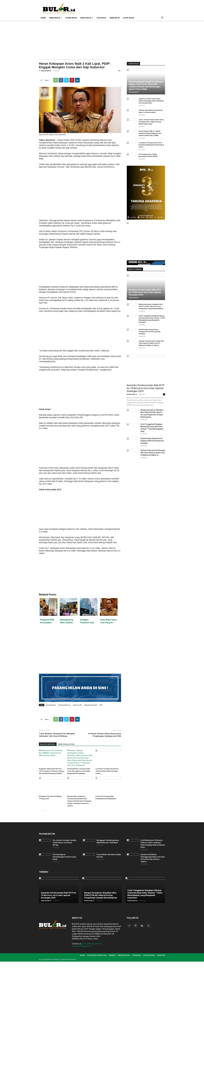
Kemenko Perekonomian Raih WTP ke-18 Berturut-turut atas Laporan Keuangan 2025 (145, 292)
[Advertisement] (122, 8)
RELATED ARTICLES (47, 744)
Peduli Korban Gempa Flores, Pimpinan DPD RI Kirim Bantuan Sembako (149, 332)
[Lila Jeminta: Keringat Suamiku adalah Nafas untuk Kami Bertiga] (45, 843)
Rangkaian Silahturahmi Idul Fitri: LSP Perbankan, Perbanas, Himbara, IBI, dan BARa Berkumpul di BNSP (51, 771)
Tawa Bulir (114, 18)
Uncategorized (50, 59)
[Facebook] (61, 80)
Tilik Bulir (101, 18)
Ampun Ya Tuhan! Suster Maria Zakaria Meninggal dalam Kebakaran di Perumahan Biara (151, 101)
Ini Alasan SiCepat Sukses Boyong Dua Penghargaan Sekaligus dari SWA (104, 735)
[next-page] (44, 810)
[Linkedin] (77, 80)
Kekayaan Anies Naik (90, 705)
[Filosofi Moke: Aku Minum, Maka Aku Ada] (89, 857)
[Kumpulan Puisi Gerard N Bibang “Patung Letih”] (52, 785)
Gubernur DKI (77, 705)
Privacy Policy (149, 955)
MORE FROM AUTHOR (66, 744)
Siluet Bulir (128, 18)
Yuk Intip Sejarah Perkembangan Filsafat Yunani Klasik (64, 857)
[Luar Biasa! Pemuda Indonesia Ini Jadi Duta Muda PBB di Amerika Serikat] (108, 758)
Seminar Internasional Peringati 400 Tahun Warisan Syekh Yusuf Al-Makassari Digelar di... (152, 452)
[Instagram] (135, 925)
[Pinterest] (72, 80)
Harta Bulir (85, 18)
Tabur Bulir (54, 18)
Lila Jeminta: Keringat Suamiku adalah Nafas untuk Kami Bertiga (64, 842)
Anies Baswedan (51, 705)
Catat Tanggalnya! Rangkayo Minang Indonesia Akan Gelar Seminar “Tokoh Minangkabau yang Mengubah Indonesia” (144, 894)
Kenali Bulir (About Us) (97, 955)
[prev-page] (40, 810)
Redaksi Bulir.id (46, 71)
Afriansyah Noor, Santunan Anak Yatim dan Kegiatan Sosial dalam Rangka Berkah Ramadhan (78, 771)
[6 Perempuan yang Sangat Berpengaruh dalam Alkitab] (131, 156)
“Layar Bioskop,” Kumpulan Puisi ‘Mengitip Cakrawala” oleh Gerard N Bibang (57, 735)
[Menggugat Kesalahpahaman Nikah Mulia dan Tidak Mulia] (89, 843)
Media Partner (124, 955)
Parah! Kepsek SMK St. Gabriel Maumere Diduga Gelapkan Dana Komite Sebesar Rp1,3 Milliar (150, 133)
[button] (162, 18)
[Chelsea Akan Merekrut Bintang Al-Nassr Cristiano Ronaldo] (131, 112)
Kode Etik (161, 955)
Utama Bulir (71, 18)
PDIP (101, 705)
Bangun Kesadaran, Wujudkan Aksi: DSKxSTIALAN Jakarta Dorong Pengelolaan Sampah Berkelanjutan (151, 306)
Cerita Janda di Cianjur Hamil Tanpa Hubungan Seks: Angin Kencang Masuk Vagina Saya (151, 122)
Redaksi (112, 955)
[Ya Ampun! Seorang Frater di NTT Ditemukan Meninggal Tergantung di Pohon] (131, 145)
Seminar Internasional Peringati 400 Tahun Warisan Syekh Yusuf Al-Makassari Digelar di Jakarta (151, 343)
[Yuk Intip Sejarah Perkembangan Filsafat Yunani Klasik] (45, 857)
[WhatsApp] (55, 80)
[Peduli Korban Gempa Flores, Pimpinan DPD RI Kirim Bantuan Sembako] (131, 331)
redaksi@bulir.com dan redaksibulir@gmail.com (87, 944)
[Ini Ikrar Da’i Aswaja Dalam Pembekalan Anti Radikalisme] (108, 785)
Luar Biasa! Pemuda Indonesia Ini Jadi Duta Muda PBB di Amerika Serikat (106, 771)
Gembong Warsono (64, 705)
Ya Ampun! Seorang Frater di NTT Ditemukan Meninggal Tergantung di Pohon (151, 145)
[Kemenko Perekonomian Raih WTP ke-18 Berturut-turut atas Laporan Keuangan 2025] (146, 287)
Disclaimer (136, 955)
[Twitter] (66, 80)
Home (43, 18)
